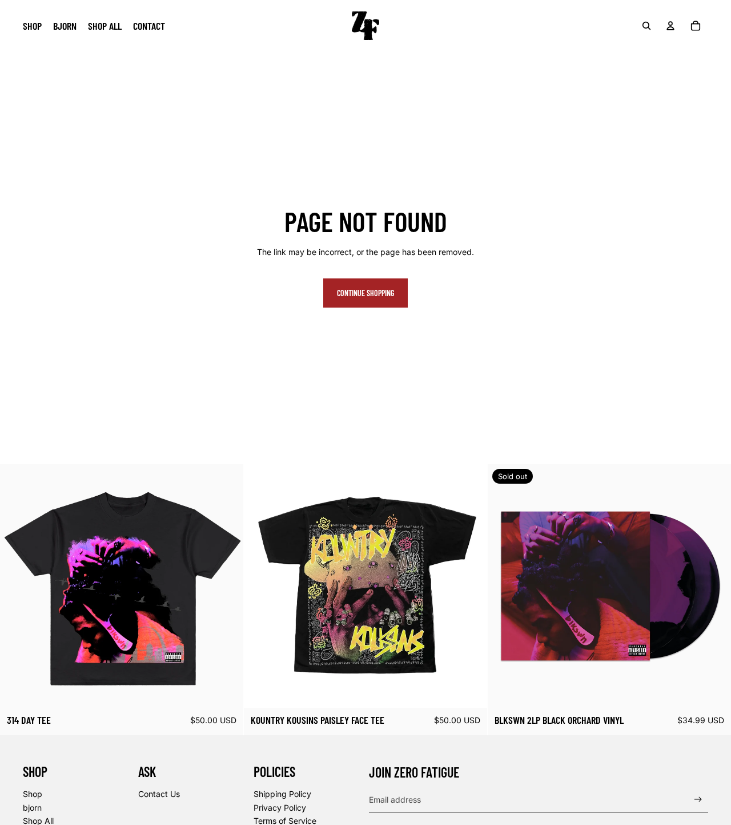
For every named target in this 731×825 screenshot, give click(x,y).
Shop (32, 794)
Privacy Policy (280, 807)
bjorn (32, 807)
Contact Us (159, 794)
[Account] (670, 25)
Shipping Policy (282, 794)
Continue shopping (365, 293)
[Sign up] (698, 800)
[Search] (646, 25)
